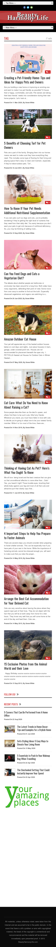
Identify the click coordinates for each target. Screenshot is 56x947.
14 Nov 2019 (17, 427)
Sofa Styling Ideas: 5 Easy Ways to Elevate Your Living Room (32, 742)
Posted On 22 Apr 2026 (26, 762)
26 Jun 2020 (17, 298)
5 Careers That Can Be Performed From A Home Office (26, 714)
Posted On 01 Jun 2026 (26, 734)
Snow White (29, 102)
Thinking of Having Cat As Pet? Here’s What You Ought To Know (26, 470)
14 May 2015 (17, 623)
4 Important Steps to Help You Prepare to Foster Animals (27, 535)
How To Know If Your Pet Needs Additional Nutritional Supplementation (27, 210)
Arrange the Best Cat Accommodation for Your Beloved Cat (26, 600)
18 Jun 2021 (17, 168)
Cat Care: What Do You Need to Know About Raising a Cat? (26, 404)
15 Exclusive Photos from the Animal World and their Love (25, 666)
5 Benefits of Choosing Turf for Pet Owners (25, 145)
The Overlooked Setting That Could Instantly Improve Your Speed (33, 771)
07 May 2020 (17, 362)
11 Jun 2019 (17, 493)
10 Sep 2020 (17, 233)
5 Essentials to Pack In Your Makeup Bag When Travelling (33, 757)
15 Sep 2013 (17, 683)
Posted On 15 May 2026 (26, 748)
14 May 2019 (17, 558)
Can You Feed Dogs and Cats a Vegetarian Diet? (21, 275)
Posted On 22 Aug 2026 (13, 719)
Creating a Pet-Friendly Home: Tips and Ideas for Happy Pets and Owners (27, 79)
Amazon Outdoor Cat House (20, 338)
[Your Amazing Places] (28, 808)
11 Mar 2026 (17, 102)
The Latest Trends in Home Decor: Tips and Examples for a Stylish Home (34, 728)
